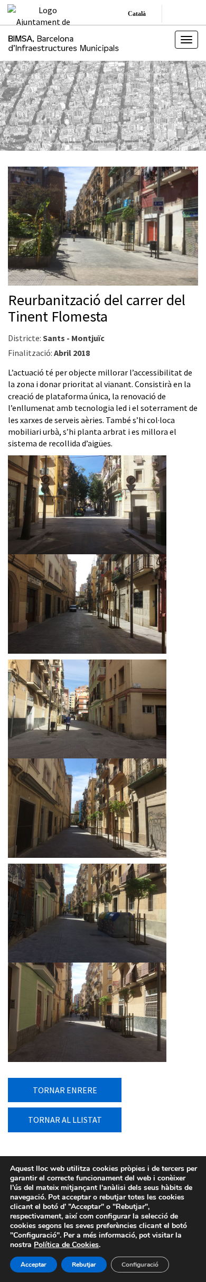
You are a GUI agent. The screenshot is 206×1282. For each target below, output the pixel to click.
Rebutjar (84, 1264)
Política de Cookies (66, 1245)
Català (137, 13)
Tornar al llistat (65, 1119)
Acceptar (33, 1264)
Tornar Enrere (65, 1090)
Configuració (139, 1264)
